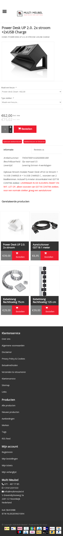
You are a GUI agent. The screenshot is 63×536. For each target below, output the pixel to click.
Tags (4, 431)
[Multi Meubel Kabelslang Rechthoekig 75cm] (15, 281)
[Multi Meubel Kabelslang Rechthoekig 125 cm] (45, 281)
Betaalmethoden (10, 365)
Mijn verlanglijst (9, 472)
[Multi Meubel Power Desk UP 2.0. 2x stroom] (15, 226)
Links (4, 391)
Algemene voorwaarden (13, 345)
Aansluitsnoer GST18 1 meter (41, 246)
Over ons (6, 338)
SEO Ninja (43, 524)
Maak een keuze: (8, 87)
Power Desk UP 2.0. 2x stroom (14, 246)
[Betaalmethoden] (6, 528)
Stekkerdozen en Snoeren (34, 141)
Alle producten (8, 405)
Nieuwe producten (10, 412)
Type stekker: (7, 98)
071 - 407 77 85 (11, 484)
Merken (5, 425)
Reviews (39, 149)
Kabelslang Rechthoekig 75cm (13, 300)
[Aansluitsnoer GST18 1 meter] (45, 226)
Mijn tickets (7, 465)
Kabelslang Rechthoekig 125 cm (44, 300)
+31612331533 (11, 487)
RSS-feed (6, 438)
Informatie (8, 149)
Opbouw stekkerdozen (12, 141)
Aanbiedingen (8, 418)
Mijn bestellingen (10, 458)
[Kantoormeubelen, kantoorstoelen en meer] (29, 13)
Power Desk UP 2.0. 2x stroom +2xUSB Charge (29, 37)
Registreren (7, 452)
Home (4, 37)
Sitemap (6, 385)
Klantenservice (9, 378)
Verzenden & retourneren (14, 372)
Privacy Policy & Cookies (13, 358)
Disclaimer (7, 352)
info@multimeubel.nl (14, 491)
